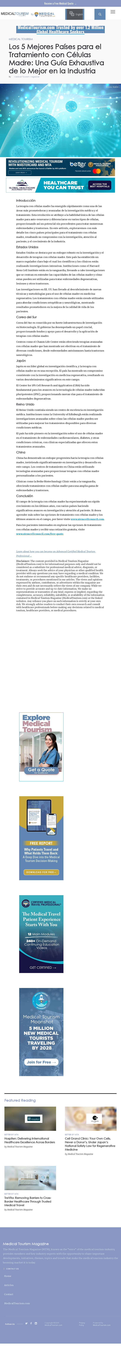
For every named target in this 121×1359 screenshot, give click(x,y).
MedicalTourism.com (17, 1303)
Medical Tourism (112, 87)
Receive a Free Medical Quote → (60, 3)
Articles (9, 1285)
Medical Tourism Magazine (26, 77)
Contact (8, 1294)
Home (7, 1276)
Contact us (12, 1269)
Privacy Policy (82, 1324)
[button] (113, 12)
